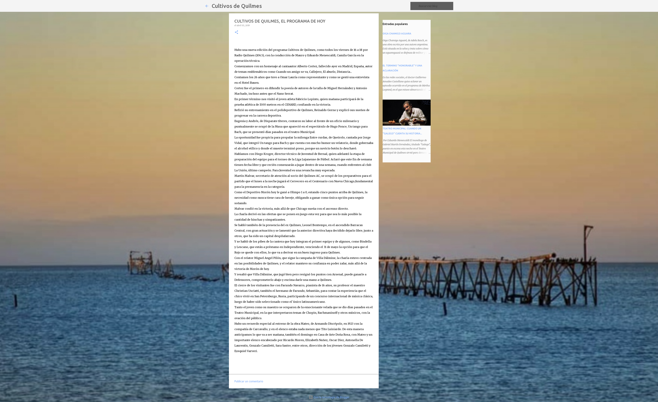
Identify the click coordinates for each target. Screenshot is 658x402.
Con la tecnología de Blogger (331, 397)
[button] (236, 32)
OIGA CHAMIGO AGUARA (397, 33)
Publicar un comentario (248, 381)
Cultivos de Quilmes (237, 6)
